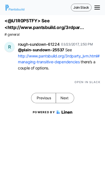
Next (64, 98)
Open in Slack (87, 82)
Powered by (44, 112)
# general (11, 34)
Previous (44, 98)
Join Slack (81, 7)
